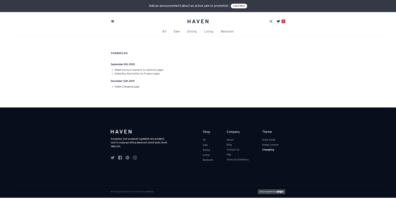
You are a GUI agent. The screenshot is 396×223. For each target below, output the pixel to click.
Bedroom (227, 32)
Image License (270, 144)
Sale (177, 32)
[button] (281, 21)
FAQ (229, 154)
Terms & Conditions (238, 159)
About (230, 140)
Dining (192, 32)
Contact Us (233, 149)
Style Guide (268, 140)
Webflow (149, 191)
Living (208, 32)
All (164, 32)
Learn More (239, 6)
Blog (229, 144)
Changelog (268, 149)
